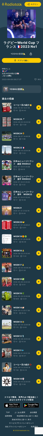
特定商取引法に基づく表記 (27, 416)
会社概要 (33, 412)
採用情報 (8, 416)
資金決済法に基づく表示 (21, 419)
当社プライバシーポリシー (15, 427)
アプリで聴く (23, 60)
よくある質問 (20, 412)
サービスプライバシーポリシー (21, 423)
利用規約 (34, 427)
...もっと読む (7, 76)
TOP (8, 412)
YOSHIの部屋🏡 (18, 54)
